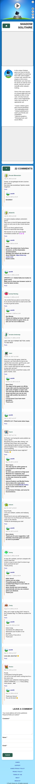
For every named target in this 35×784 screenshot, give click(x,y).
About (17, 777)
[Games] (6, 26)
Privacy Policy (17, 771)
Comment (6, 718)
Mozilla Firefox (23, 484)
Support (17, 765)
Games (17, 762)
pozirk (12, 193)
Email (5, 745)
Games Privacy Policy (17, 768)
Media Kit (17, 780)
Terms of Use (17, 774)
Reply (5, 189)
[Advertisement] (17, 48)
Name (5, 737)
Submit (7, 755)
